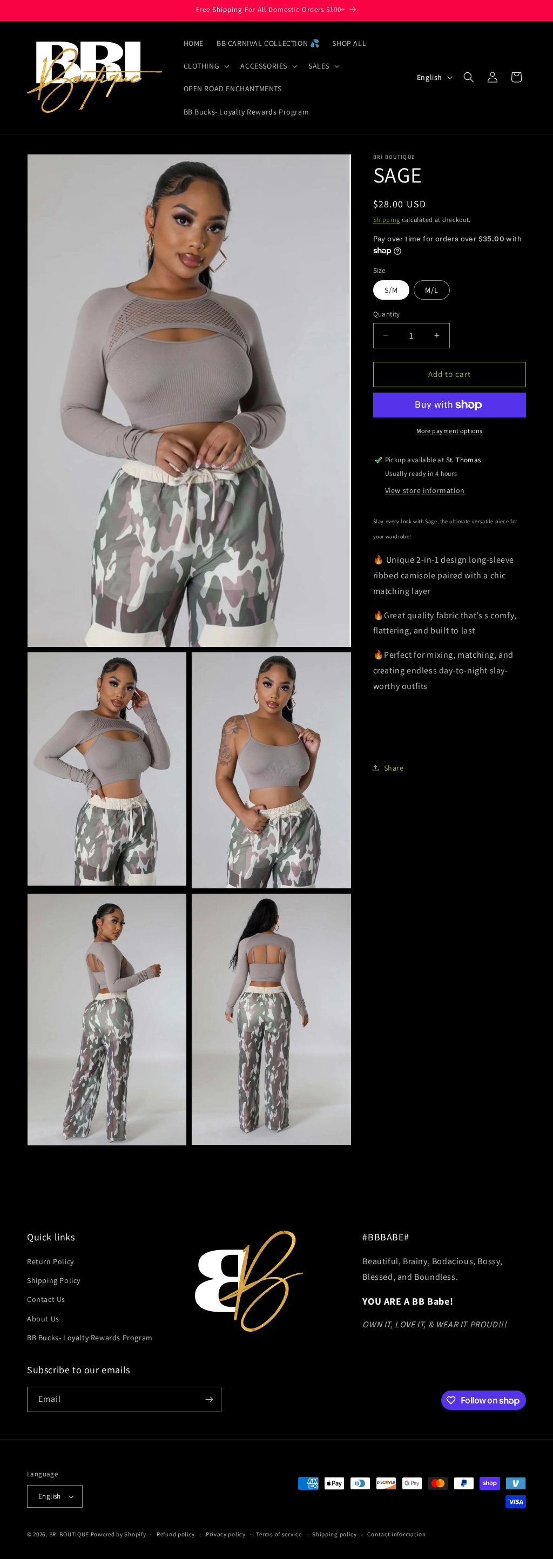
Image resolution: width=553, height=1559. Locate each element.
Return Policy (50, 1261)
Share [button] (394, 768)
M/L (432, 290)
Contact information (396, 1534)
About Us (43, 1319)
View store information (425, 490)
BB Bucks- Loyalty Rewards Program (90, 1337)
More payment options (449, 431)
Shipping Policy (53, 1280)
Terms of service (278, 1534)
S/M (391, 290)
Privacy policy (226, 1534)
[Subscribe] (209, 1399)
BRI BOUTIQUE (69, 1534)
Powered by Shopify (118, 1534)
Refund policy (176, 1534)
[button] (205, 66)
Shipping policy (334, 1534)
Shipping (387, 219)
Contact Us (46, 1299)
